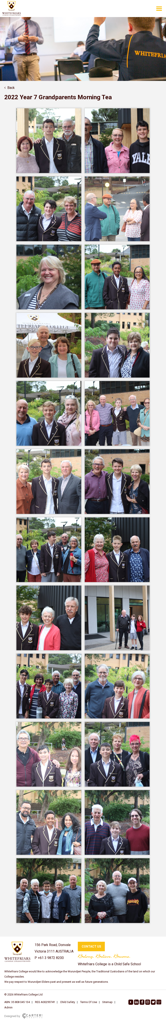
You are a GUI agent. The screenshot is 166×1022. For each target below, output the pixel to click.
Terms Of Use (88, 1002)
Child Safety (67, 1002)
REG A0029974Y (45, 1002)
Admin (8, 1007)
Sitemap (107, 1002)
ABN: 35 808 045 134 (17, 1002)
